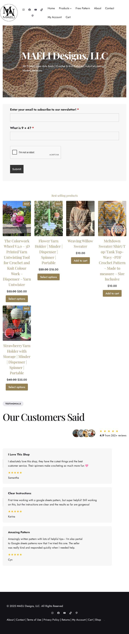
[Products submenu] (71, 8)
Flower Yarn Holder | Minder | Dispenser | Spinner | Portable (48, 251)
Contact (20, 620)
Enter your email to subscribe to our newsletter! (44, 109)
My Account (79, 620)
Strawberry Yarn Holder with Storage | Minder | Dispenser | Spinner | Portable (16, 359)
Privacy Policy (51, 620)
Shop (98, 620)
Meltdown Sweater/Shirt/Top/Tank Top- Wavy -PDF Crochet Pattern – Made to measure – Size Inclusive (112, 259)
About (10, 620)
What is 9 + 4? (22, 128)
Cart (90, 620)
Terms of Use (34, 620)
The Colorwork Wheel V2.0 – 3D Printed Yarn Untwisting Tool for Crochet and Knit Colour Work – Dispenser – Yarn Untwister (17, 262)
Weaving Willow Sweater (80, 243)
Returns (66, 620)
